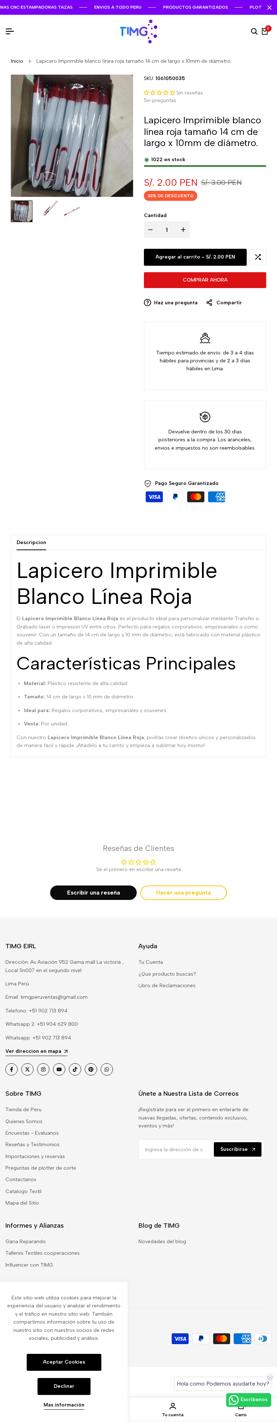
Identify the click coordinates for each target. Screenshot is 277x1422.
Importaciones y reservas (35, 1156)
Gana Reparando (25, 1241)
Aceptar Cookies (64, 1362)
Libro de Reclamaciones (166, 985)
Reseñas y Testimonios (32, 1144)
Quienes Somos (24, 1121)
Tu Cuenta (150, 962)
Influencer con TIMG (29, 1265)
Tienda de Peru (23, 1110)
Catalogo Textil (23, 1191)
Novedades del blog (162, 1241)
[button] (159, 93)
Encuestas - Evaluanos (32, 1133)
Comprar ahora (205, 280)
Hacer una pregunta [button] (183, 892)
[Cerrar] (268, 7)
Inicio (17, 61)
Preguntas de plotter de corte (40, 1168)
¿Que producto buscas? (167, 974)
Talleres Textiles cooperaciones (42, 1253)
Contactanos (20, 1179)
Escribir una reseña (93, 892)
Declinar (64, 1386)
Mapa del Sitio (22, 1203)
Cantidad (155, 215)
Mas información (64, 1405)
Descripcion (31, 542)
